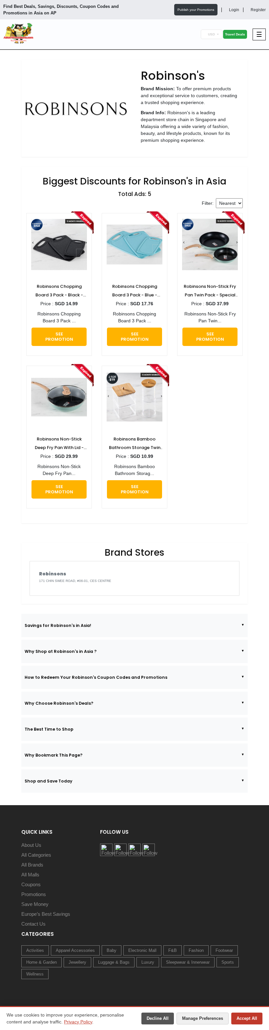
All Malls (30, 874)
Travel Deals (235, 34)
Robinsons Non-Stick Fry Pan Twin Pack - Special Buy (210, 291)
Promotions (33, 894)
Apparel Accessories (75, 950)
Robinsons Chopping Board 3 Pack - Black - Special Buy (59, 291)
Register (258, 10)
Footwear (224, 950)
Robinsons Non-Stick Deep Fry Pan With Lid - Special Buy (59, 444)
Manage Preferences (202, 1018)
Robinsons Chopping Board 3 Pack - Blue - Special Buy (134, 291)
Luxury (147, 962)
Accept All (247, 1018)
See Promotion (59, 336)
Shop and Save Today (48, 781)
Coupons (31, 884)
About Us (31, 845)
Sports (227, 962)
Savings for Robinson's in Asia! (58, 625)
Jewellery (77, 962)
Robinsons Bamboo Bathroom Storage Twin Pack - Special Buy (134, 444)
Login (233, 10)
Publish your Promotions (195, 9)
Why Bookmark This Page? (53, 755)
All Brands (32, 865)
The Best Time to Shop (49, 729)
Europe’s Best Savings (45, 914)
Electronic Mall (142, 950)
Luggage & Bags (114, 962)
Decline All (158, 1018)
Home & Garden (41, 962)
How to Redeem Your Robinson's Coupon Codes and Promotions (96, 677)
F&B (172, 950)
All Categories (36, 855)
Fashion (196, 950)
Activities (35, 950)
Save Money (35, 904)
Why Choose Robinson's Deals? (59, 703)
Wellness (35, 974)
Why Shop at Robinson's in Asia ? (60, 651)
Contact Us (33, 924)
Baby (111, 950)
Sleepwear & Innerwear (188, 962)
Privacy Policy (78, 1021)
